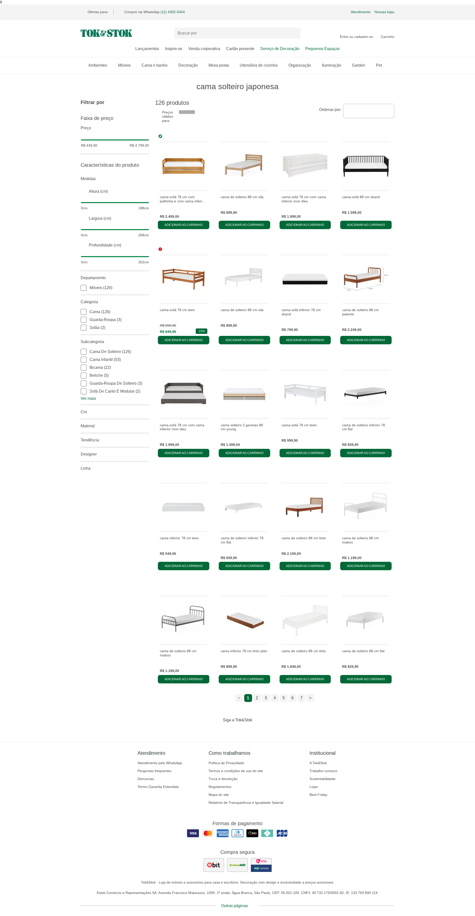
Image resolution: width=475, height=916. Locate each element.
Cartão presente (240, 49)
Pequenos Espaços (322, 49)
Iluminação (331, 65)
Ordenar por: (330, 110)
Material (88, 426)
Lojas (313, 787)
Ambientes (97, 65)
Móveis (124, 65)
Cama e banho (154, 65)
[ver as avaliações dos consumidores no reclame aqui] (237, 865)
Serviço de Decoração (279, 49)
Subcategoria (92, 342)
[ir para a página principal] (106, 33)
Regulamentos (220, 787)
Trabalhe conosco (323, 771)
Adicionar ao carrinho (184, 225)
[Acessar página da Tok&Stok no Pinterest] (244, 730)
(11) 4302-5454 (173, 12)
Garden (358, 65)
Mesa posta (219, 65)
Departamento (93, 278)
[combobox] (368, 111)
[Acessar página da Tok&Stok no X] (258, 730)
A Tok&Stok (318, 763)
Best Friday (318, 795)
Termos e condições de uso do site (236, 771)
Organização (299, 65)
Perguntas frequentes (154, 771)
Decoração (188, 65)
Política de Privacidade (226, 763)
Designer (89, 454)
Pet (379, 65)
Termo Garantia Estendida (158, 787)
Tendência (90, 440)
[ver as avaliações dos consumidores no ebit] (213, 865)
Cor (84, 412)
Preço (86, 128)
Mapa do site (219, 795)
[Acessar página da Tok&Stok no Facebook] (217, 730)
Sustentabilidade (322, 779)
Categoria (89, 302)
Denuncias (146, 779)
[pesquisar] (295, 33)
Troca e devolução (223, 779)
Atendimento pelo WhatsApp (160, 763)
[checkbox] (84, 288)
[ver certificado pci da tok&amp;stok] (261, 865)
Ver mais (88, 398)
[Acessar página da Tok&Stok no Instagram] (231, 730)
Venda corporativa (204, 49)
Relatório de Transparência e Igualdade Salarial (246, 803)
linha (86, 468)
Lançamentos (147, 49)
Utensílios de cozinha (259, 65)
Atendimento (361, 12)
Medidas (88, 179)
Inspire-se (173, 49)
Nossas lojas (384, 12)
